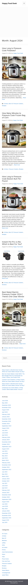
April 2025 (5, 412)
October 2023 (6, 444)
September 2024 (6, 426)
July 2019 (4, 522)
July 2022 (4, 472)
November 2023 (6, 442)
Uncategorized (6, 572)
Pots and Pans (6, 561)
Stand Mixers (5, 570)
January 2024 (6, 439)
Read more (17, 165)
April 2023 (5, 458)
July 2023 (4, 451)
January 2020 (6, 511)
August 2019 (5, 520)
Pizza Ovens (5, 559)
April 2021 (4, 488)
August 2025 (5, 409)
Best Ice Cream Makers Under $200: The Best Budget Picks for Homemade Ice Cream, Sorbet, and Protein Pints (13, 375)
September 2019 (6, 517)
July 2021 (4, 483)
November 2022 (6, 465)
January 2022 (6, 478)
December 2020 (6, 495)
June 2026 (5, 400)
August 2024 (5, 428)
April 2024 (5, 435)
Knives (4, 549)
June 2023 (5, 453)
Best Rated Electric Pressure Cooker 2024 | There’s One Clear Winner (13, 294)
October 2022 (6, 467)
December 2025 (6, 405)
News (3, 554)
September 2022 (6, 469)
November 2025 (6, 407)
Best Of (11, 103)
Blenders (4, 540)
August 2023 (5, 449)
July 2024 (4, 430)
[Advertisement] (14, 21)
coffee (4, 542)
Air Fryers (4, 533)
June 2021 (5, 485)
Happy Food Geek (9, 3)
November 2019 (6, 515)
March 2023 (5, 460)
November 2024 (6, 421)
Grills (3, 545)
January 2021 (5, 492)
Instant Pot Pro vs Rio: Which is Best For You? (12, 243)
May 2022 (4, 474)
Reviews (4, 284)
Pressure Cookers (18, 103)
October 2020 (6, 497)
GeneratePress (14, 583)
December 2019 (6, 513)
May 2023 (5, 455)
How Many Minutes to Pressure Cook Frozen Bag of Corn (13, 115)
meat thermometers (7, 552)
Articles (6, 103)
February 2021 (6, 490)
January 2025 (6, 416)
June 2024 (5, 432)
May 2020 (5, 508)
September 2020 (6, 499)
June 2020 (5, 506)
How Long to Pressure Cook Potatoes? (11, 49)
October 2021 (5, 481)
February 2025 (6, 414)
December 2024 (6, 419)
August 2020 (5, 501)
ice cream (4, 547)
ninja (3, 556)
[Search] (24, 358)
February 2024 (6, 437)
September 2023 (6, 446)
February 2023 (6, 462)
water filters (5, 575)
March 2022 (5, 476)
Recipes (4, 105)
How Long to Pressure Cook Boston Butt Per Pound (11, 178)
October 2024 (6, 423)
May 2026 (5, 403)
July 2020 (4, 504)
